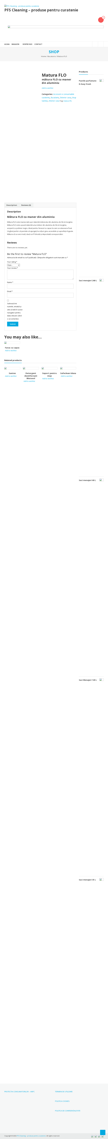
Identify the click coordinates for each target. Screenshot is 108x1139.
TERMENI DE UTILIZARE (64, 1091)
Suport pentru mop (49, 374)
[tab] (12, 205)
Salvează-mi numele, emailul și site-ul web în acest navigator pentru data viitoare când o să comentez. (14, 311)
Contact (38, 44)
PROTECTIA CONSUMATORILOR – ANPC (19, 1091)
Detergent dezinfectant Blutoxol (30, 376)
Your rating (12, 262)
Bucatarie (52, 56)
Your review (12, 268)
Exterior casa (65, 97)
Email (10, 291)
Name (10, 282)
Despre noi (27, 44)
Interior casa (54, 101)
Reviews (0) (26, 205)
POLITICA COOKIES (62, 1101)
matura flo (67, 101)
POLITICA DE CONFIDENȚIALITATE (67, 1111)
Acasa (6, 44)
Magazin (15, 44)
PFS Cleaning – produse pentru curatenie (41, 9)
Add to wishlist (48, 88)
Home (43, 56)
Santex (12, 373)
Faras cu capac (12, 347)
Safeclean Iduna (68, 373)
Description (11, 205)
